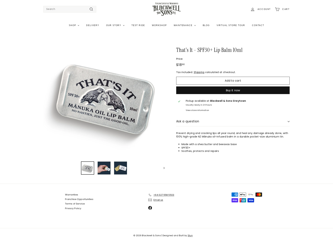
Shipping (199, 72)
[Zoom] (104, 97)
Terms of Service (75, 203)
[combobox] (69, 9)
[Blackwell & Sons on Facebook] (150, 208)
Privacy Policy (73, 208)
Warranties (71, 194)
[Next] (162, 168)
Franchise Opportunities (79, 199)
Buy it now (233, 90)
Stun (190, 235)
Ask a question (187, 121)
